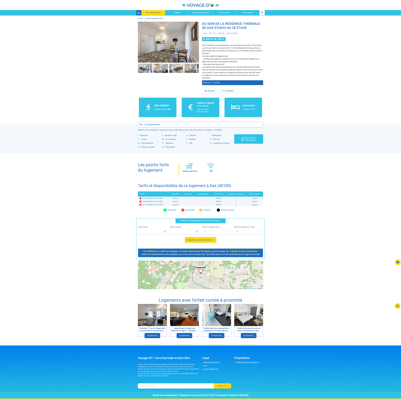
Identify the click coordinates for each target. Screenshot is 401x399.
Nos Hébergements (153, 13)
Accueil (140, 18)
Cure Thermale (224, 13)
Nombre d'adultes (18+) (210, 227)
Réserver (211, 91)
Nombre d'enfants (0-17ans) (244, 227)
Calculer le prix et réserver (199, 240)
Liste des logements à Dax (154, 18)
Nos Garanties (248, 13)
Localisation (229, 91)
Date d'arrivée (143, 227)
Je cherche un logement (200, 13)
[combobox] (216, 231)
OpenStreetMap (252, 288)
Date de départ (175, 227)
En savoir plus (152, 336)
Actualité (177, 13)
